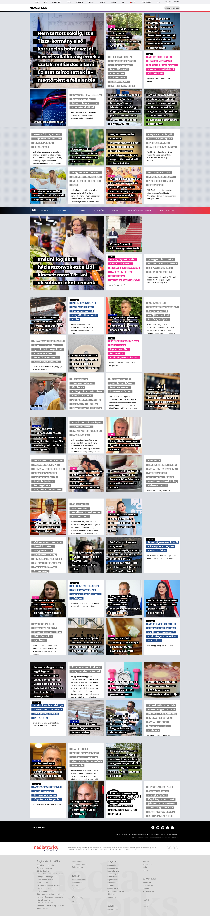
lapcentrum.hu (148, 891)
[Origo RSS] (172, 827)
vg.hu (74, 901)
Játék (158, 2)
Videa (68, 2)
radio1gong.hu (148, 904)
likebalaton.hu (112, 877)
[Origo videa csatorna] (167, 827)
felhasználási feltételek (140, 834)
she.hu (145, 870)
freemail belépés (172, 8)
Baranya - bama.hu (44, 868)
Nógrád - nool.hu (43, 900)
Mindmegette (56, 2)
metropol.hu (147, 864)
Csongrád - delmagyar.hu (47, 877)
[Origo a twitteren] (157, 827)
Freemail (91, 2)
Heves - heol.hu (43, 891)
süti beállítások (154, 834)
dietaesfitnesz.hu (113, 888)
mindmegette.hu (113, 883)
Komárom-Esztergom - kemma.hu (50, 897)
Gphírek (113, 2)
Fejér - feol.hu (42, 883)
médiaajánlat (173, 834)
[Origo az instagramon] (162, 827)
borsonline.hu (112, 910)
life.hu (145, 867)
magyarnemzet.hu (79, 880)
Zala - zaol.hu (77, 867)
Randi (133, 2)
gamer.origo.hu (113, 874)
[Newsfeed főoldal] (38, 827)
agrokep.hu (76, 904)
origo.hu (75, 888)
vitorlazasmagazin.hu (115, 891)
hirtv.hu (75, 885)
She (123, 2)
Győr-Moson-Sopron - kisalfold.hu (50, 885)
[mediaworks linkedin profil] (175, 848)
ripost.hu (146, 861)
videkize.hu (111, 894)
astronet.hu (111, 865)
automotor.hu (112, 868)
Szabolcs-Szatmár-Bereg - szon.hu (50, 906)
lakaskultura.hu (113, 871)
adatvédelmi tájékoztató (123, 834)
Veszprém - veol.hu (79, 864)
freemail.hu (147, 883)
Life (45, 2)
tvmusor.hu (111, 897)
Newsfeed (79, 2)
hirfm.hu (146, 907)
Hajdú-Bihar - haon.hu (45, 888)
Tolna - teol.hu (42, 909)
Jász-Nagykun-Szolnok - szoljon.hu (50, 894)
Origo (37, 2)
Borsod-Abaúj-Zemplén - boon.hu (50, 874)
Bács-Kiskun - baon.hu (45, 865)
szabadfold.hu (77, 883)
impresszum (164, 834)
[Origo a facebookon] (152, 827)
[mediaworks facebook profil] (169, 848)
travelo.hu (111, 885)
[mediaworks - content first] (45, 848)
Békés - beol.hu (43, 871)
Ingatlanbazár (146, 2)
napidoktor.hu (112, 880)
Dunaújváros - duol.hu (45, 880)
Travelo (102, 2)
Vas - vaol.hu (77, 861)
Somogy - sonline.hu (45, 903)
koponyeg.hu (148, 885)
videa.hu (146, 888)
